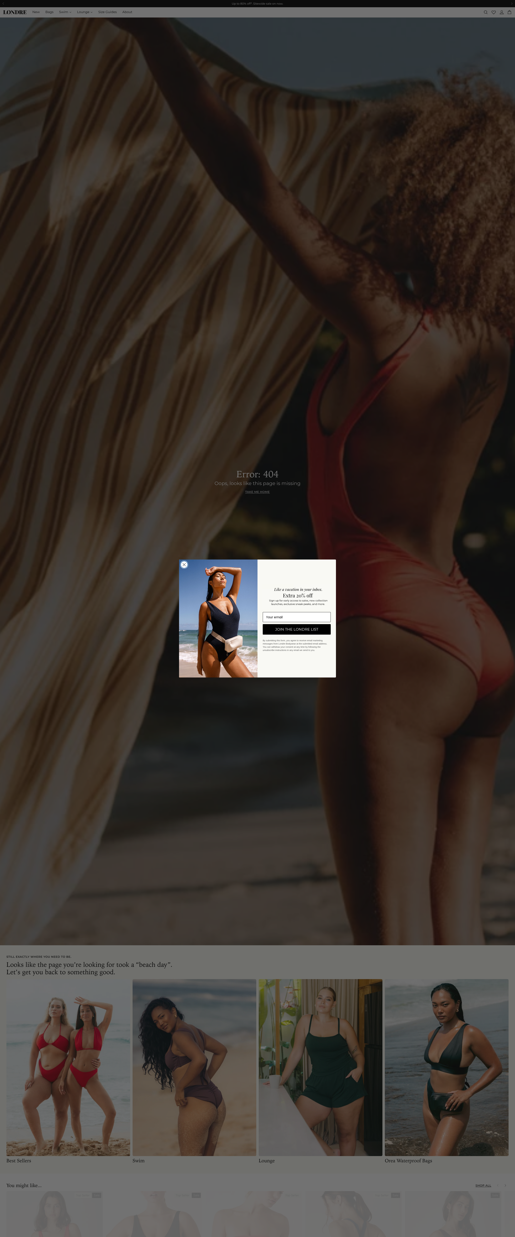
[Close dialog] (184, 564)
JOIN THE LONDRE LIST (296, 629)
